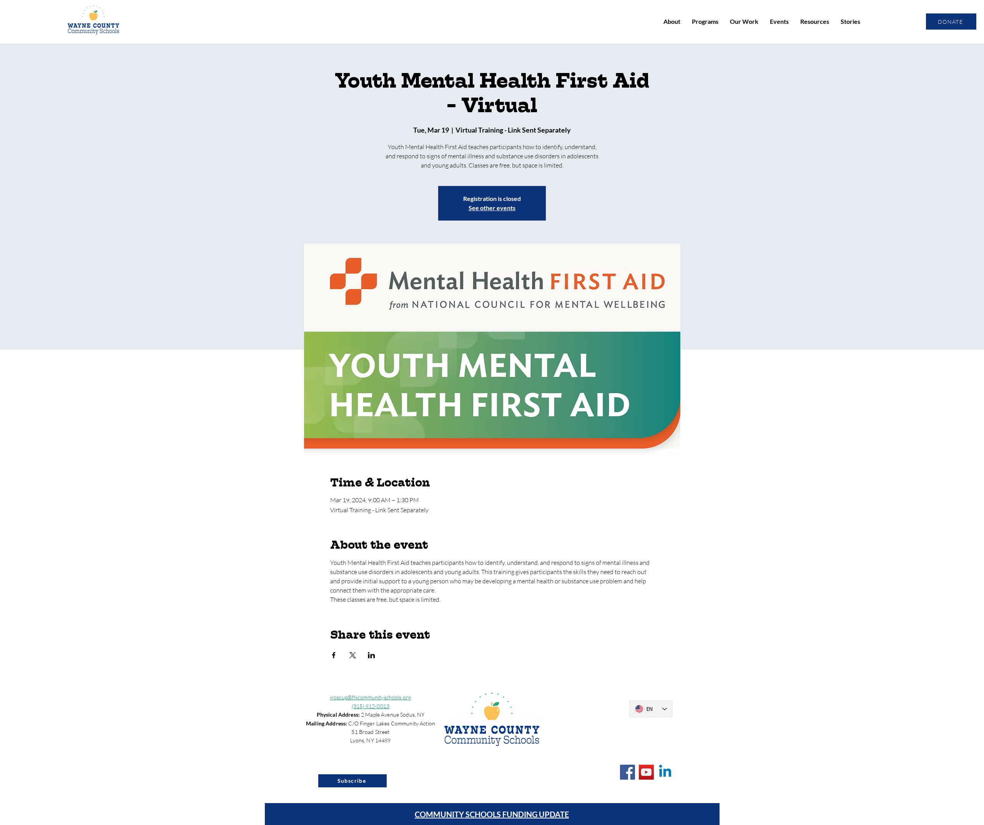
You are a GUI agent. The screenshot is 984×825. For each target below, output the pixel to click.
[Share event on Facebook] (333, 655)
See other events (492, 207)
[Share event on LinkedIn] (371, 655)
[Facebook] (627, 772)
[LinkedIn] (665, 772)
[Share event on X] (352, 655)
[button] (672, 21)
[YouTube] (646, 772)
